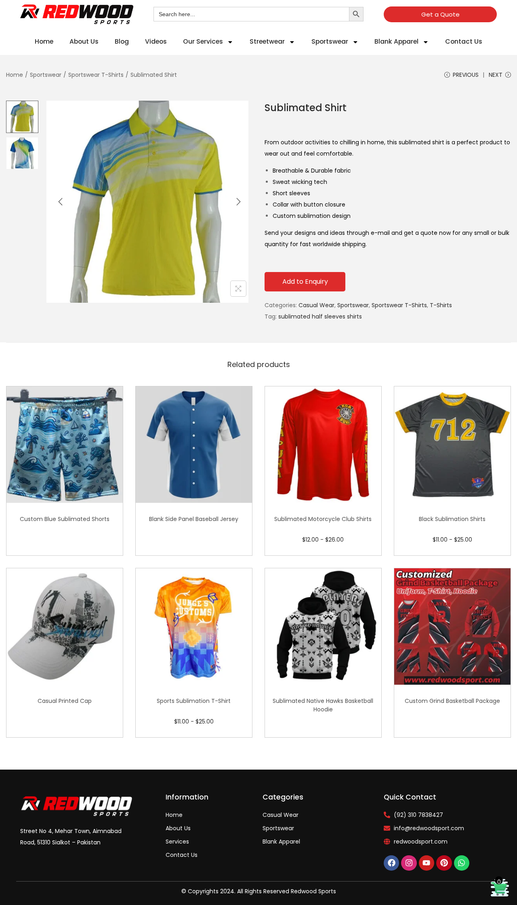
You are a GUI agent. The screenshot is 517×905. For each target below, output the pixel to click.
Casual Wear (316, 305)
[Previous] (60, 202)
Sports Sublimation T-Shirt (194, 701)
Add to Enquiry (305, 281)
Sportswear (329, 41)
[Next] (238, 202)
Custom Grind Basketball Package (452, 701)
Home (44, 41)
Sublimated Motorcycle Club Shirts (323, 519)
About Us (84, 41)
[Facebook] (391, 863)
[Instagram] (408, 863)
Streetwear (267, 41)
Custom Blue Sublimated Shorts (64, 519)
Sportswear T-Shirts (96, 75)
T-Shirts (441, 305)
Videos (156, 41)
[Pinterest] (444, 863)
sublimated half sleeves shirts (320, 316)
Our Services (203, 41)
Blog (122, 41)
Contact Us (463, 41)
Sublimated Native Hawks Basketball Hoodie (323, 705)
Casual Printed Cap (65, 701)
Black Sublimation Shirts (452, 519)
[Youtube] (426, 863)
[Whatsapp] (461, 863)
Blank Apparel (396, 41)
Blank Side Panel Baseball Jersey (193, 519)
